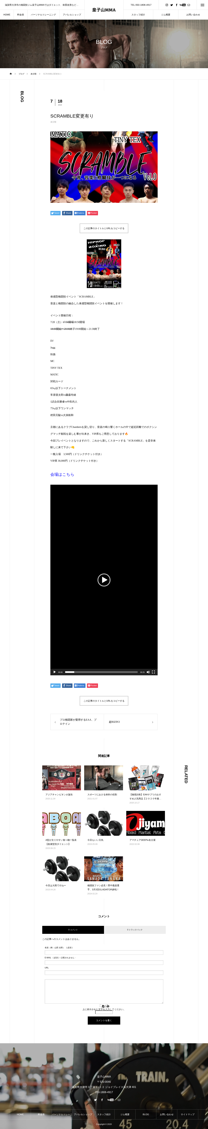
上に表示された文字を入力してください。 (104, 1009)
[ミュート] (148, 672)
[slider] (101, 672)
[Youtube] (182, 5)
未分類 (53, 122)
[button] (104, 580)
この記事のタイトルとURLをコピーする (104, 228)
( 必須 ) (58, 948)
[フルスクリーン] (153, 672)
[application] (104, 580)
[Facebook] (176, 5)
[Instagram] (166, 5)
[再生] (54, 672)
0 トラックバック (135, 930)
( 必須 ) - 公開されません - (60, 958)
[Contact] (188, 5)
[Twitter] (171, 5)
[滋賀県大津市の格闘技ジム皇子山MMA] (104, 10)
